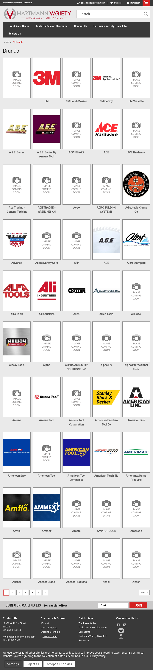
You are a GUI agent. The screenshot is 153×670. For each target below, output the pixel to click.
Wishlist (117, 3)
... (17, 101)
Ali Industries (47, 314)
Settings (13, 664)
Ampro (76, 530)
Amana (16, 420)
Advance (16, 262)
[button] (133, 630)
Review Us (14, 33)
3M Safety (106, 101)
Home (6, 42)
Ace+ (76, 207)
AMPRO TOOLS (106, 530)
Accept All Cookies (59, 664)
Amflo (17, 530)
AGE (106, 262)
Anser (136, 581)
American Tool (46, 475)
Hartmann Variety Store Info (110, 26)
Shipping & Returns (50, 632)
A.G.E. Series (16, 152)
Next (143, 592)
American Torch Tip (106, 475)
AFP (76, 262)
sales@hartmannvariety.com (93, 3)
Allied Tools (106, 314)
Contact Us (80, 26)
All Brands (18, 42)
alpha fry (106, 364)
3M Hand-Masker (76, 101)
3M (47, 101)
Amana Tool (46, 420)
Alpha (46, 364)
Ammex (46, 530)
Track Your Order (18, 26)
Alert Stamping (136, 262)
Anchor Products (76, 581)
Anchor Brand (46, 581)
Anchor (16, 581)
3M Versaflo (136, 101)
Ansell (106, 581)
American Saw (17, 475)
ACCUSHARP (76, 152)
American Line (136, 420)
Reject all (32, 664)
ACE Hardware (136, 152)
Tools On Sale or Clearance (52, 26)
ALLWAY (136, 314)
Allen (76, 314)
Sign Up (53, 627)
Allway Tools (16, 364)
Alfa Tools (17, 314)
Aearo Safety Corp (46, 262)
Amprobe (136, 530)
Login (43, 627)
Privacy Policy (97, 656)
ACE (106, 152)
